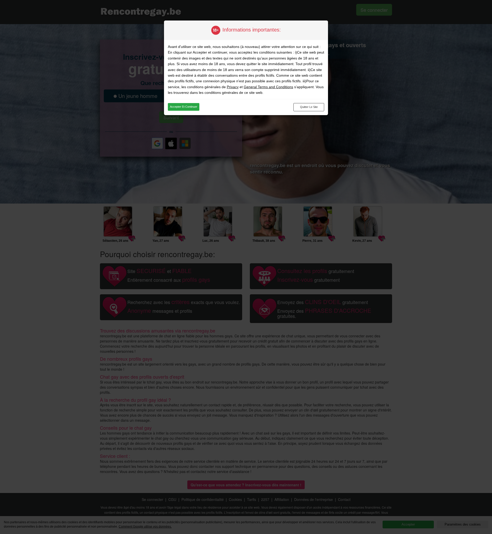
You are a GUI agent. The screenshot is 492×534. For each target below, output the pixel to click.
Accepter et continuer (183, 106)
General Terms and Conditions (268, 87)
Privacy (233, 87)
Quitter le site (309, 106)
